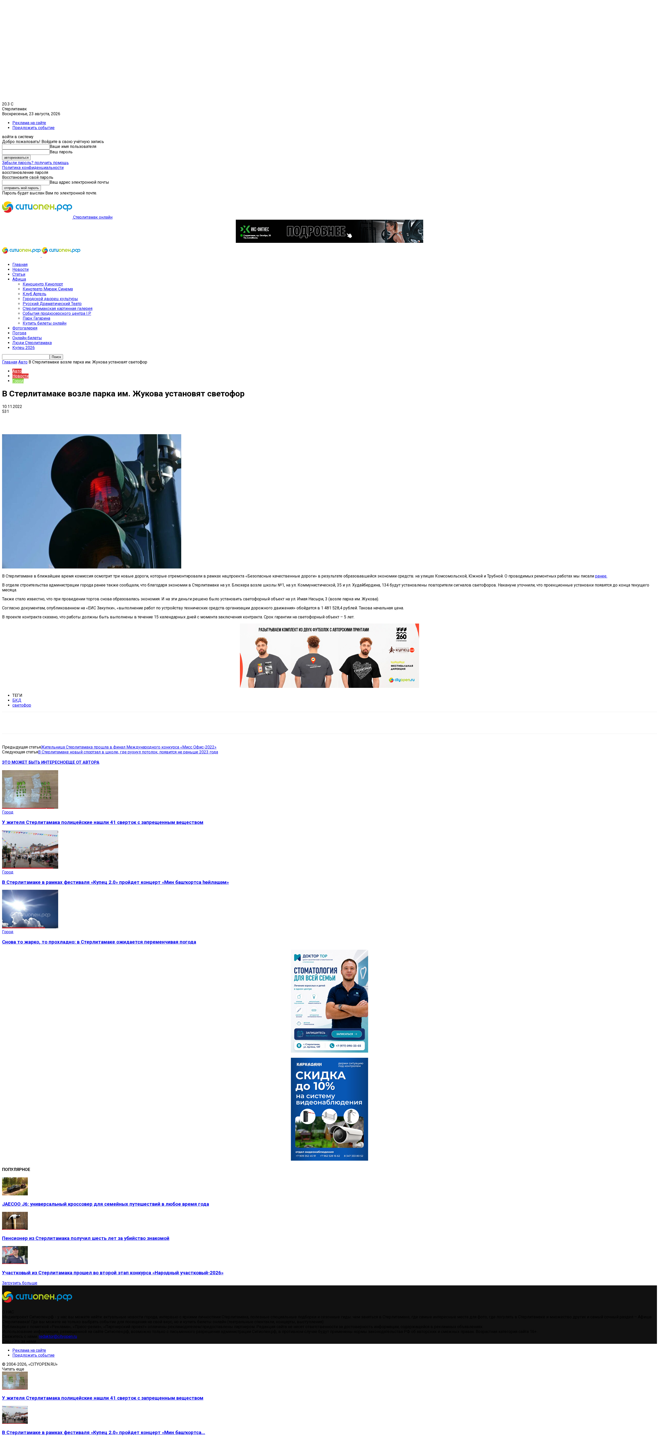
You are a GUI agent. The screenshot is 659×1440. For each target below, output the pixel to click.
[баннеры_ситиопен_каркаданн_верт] (329, 1159)
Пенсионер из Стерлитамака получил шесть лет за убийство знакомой (85, 1238)
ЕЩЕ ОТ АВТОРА (82, 762)
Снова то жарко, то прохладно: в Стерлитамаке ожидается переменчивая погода (99, 942)
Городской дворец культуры (50, 298)
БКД (16, 700)
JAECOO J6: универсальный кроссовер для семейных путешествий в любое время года (105, 1204)
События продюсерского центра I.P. (57, 313)
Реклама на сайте (29, 122)
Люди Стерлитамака (32, 342)
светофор (21, 705)
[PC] (329, 241)
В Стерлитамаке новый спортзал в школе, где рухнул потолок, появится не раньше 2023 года (128, 752)
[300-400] (329, 1051)
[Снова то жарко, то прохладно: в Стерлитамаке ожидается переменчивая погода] (30, 927)
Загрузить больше (19, 1283)
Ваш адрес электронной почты (79, 182)
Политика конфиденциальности (33, 167)
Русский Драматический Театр (52, 303)
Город (18, 380)
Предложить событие (33, 127)
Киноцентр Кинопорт (43, 284)
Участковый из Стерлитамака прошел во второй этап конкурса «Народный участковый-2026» (112, 1273)
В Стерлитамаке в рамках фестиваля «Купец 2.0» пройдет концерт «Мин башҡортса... (103, 1432)
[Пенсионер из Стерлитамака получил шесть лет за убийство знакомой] (15, 1228)
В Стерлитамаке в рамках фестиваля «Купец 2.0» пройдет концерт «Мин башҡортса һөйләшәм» (115, 882)
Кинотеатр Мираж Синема (48, 289)
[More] (162, 419)
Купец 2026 (23, 347)
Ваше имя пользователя (73, 146)
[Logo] (22, 255)
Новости (20, 269)
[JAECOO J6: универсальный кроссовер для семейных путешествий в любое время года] (15, 1194)
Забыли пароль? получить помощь (35, 162)
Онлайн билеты (27, 337)
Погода (19, 333)
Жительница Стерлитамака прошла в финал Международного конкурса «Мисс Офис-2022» (128, 747)
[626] (329, 686)
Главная (20, 264)
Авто (23, 362)
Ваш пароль (61, 151)
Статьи (18, 274)
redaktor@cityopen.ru (58, 1336)
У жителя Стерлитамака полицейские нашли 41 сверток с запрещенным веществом (102, 822)
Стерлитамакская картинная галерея (57, 308)
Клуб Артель (34, 293)
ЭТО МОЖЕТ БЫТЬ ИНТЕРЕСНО (34, 762)
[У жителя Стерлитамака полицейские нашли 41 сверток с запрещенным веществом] (30, 807)
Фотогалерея (24, 328)
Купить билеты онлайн (44, 323)
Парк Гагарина (36, 318)
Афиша (19, 279)
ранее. (601, 576)
